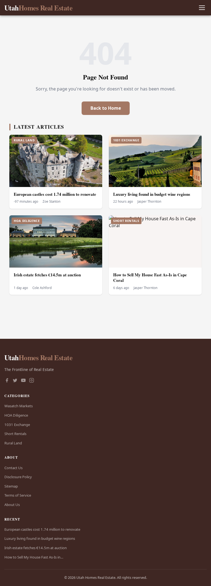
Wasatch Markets (18, 405)
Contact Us (13, 467)
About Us (12, 504)
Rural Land (13, 443)
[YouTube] (23, 381)
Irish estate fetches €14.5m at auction (47, 275)
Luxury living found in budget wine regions (151, 194)
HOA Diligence (16, 415)
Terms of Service (17, 495)
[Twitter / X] (15, 381)
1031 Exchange (17, 424)
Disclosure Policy (18, 476)
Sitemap (11, 486)
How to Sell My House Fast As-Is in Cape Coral (150, 278)
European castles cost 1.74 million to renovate (55, 194)
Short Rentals (15, 433)
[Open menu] (202, 8)
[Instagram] (31, 381)
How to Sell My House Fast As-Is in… (33, 557)
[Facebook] (6, 381)
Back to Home (105, 108)
